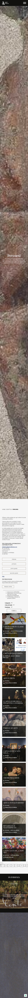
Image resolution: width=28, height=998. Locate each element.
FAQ (3, 576)
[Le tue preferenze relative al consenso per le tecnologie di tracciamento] (25, 995)
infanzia (14, 559)
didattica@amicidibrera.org (9, 547)
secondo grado (14, 573)
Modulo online (8, 586)
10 (21, 865)
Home (3, 509)
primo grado (14, 568)
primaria (14, 564)
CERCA (14, 611)
